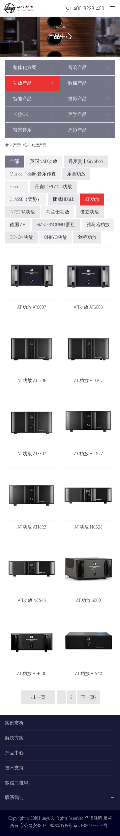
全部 (14, 161)
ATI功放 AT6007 (31, 307)
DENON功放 (21, 237)
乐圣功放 (76, 174)
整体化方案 (24, 67)
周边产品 (77, 130)
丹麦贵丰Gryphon (85, 161)
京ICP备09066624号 (90, 825)
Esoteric (17, 186)
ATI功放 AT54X (88, 673)
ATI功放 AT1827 (88, 453)
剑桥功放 (87, 237)
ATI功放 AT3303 (31, 453)
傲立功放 (89, 211)
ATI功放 (92, 199)
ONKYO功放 (55, 237)
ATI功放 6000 (88, 600)
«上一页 (38, 697)
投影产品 (77, 98)
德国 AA (17, 224)
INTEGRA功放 (22, 211)
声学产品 (77, 114)
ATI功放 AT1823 (31, 527)
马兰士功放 (57, 211)
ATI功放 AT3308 (31, 380)
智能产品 (22, 98)
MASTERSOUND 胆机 (55, 224)
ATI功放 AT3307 (88, 380)
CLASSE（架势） (26, 199)
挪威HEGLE (63, 199)
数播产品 (77, 83)
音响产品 (77, 67)
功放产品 (22, 83)
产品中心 (20, 145)
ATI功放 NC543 (32, 600)
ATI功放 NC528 (88, 527)
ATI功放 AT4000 (31, 673)
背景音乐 (22, 130)
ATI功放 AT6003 (88, 307)
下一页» (88, 697)
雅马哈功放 (98, 224)
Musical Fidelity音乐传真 (33, 174)
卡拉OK (20, 114)
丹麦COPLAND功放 (53, 186)
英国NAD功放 (43, 161)
